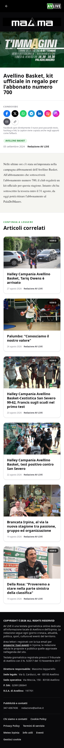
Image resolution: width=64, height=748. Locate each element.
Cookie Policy (38, 719)
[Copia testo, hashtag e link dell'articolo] (15, 121)
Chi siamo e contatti (15, 719)
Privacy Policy (11, 725)
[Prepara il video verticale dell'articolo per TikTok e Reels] (56, 113)
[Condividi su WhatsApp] (23, 113)
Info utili (28, 732)
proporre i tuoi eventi (16, 645)
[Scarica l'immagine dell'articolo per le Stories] (47, 113)
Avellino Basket (15, 140)
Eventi (40, 732)
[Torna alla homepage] (6, 6)
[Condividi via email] (6, 121)
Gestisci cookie (12, 739)
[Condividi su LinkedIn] (39, 113)
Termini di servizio (34, 725)
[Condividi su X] (15, 113)
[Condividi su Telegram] (31, 113)
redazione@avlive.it (32, 708)
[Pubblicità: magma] (32, 21)
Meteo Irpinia (11, 732)
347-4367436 (10, 708)
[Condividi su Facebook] (6, 113)
